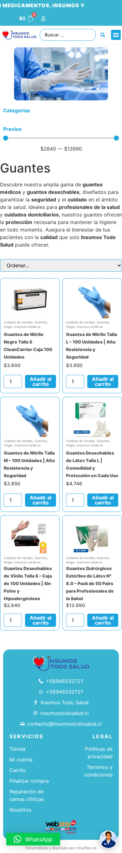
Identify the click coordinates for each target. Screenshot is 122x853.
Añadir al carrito (40, 381)
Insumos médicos (27, 326)
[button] (116, 35)
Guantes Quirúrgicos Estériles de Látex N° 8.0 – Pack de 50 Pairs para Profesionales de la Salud (90, 583)
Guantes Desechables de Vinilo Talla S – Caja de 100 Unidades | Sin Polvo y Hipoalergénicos (28, 583)
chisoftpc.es (86, 847)
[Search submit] (103, 35)
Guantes (40, 322)
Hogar (8, 326)
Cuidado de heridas (18, 322)
